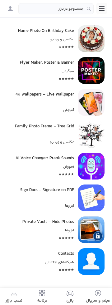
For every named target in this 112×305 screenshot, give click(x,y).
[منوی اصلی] (101, 8)
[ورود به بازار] (10, 8)
